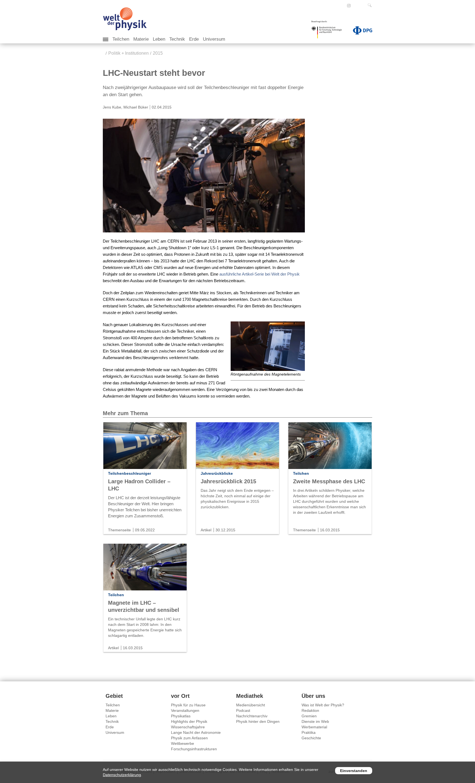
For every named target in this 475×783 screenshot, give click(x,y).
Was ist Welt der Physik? (323, 705)
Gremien (309, 716)
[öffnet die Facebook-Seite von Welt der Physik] (341, 5)
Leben (159, 39)
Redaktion (310, 710)
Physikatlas (180, 716)
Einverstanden (353, 770)
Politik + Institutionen (128, 53)
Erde (194, 39)
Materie (141, 39)
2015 (158, 53)
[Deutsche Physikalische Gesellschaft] (359, 31)
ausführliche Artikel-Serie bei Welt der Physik (259, 274)
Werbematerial (314, 727)
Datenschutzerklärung (122, 775)
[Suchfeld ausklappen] (371, 5)
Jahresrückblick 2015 (228, 481)
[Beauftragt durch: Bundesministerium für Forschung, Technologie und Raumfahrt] (329, 31)
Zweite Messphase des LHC (329, 481)
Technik (177, 39)
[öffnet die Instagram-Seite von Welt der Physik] (349, 6)
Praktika (309, 732)
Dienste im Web (315, 721)
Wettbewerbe (182, 743)
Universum (214, 39)
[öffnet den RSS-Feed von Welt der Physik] (356, 5)
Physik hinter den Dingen (258, 721)
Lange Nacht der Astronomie (196, 732)
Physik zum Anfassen (189, 738)
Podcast (243, 710)
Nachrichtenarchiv (251, 716)
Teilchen (120, 39)
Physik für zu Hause (188, 705)
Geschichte (311, 738)
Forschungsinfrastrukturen (194, 749)
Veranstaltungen (185, 710)
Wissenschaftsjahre (188, 727)
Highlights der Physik (189, 721)
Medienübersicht (250, 705)
